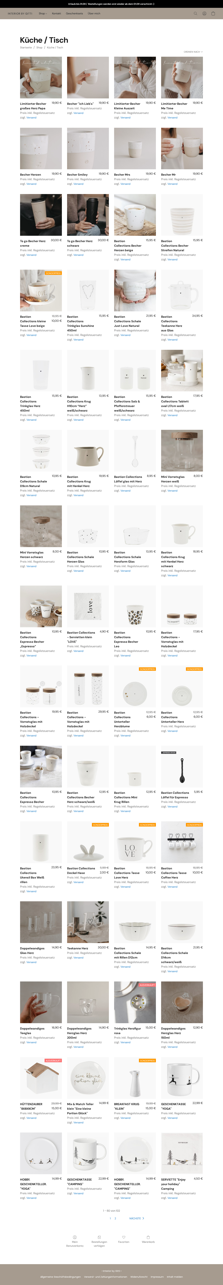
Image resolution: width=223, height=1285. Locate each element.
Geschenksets (74, 13)
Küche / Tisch (55, 47)
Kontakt (56, 13)
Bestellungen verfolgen (99, 1244)
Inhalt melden (175, 1276)
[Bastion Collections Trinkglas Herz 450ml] (41, 371)
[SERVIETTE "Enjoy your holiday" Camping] (182, 1153)
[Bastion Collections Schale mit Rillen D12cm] (135, 922)
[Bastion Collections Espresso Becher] (41, 766)
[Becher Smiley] (88, 148)
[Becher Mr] (182, 148)
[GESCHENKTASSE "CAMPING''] (88, 1153)
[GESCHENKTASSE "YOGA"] (182, 1078)
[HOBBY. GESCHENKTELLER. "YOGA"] (41, 1153)
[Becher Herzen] (41, 148)
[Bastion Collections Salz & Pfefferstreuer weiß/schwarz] (135, 371)
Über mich (94, 13)
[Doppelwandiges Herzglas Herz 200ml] (88, 1002)
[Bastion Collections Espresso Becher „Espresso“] (41, 606)
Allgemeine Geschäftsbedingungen (60, 1276)
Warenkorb (148, 1242)
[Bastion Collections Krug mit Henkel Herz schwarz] (182, 526)
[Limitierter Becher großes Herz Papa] (41, 77)
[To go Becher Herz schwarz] (88, 215)
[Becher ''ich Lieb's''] (88, 77)
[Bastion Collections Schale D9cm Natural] (41, 451)
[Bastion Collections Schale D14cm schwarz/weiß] (182, 922)
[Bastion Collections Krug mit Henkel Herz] (88, 451)
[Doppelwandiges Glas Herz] (41, 922)
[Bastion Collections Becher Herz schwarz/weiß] (88, 766)
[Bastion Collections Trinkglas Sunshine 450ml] (88, 290)
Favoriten (123, 1242)
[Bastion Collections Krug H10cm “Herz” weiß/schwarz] (88, 371)
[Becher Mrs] (135, 148)
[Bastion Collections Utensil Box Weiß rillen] (41, 842)
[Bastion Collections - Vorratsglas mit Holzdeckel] (182, 606)
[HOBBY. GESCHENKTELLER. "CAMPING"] (135, 1153)
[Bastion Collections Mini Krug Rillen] (135, 766)
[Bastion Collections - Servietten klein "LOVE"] (88, 606)
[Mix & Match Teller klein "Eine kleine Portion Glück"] (88, 1078)
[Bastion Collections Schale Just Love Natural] (135, 290)
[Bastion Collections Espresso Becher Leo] (135, 606)
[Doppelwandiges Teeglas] (41, 1002)
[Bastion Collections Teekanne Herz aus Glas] (182, 290)
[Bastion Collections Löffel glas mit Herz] (135, 451)
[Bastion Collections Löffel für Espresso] (182, 766)
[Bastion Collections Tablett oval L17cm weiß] (182, 371)
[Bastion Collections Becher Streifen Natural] (182, 215)
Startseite (26, 47)
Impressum (157, 1276)
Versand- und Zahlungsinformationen (105, 1276)
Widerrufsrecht (139, 1276)
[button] (20, 13)
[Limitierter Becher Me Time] (182, 77)
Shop (42, 13)
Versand (31, 117)
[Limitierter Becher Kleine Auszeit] (135, 77)
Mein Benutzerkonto (74, 1244)
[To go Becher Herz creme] (41, 215)
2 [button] (115, 1218)
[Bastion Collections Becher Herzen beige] (135, 215)
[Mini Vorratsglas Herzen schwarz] (41, 526)
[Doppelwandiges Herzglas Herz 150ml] (182, 1002)
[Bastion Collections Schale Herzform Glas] (135, 526)
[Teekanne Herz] (88, 922)
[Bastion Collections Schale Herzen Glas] (88, 526)
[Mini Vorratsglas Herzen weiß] (182, 451)
